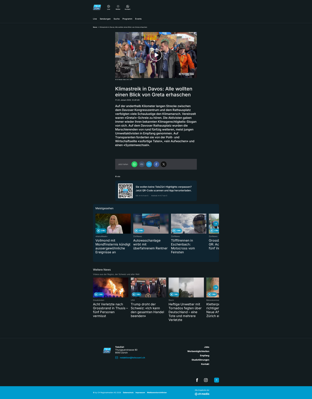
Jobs (206, 347)
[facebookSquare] (197, 380)
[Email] (149, 164)
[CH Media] (202, 393)
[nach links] (96, 223)
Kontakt (205, 364)
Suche (117, 19)
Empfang (204, 355)
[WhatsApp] (134, 164)
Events (138, 19)
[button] (142, 164)
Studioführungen (200, 360)
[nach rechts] (215, 223)
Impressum (140, 392)
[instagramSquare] (205, 380)
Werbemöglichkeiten (198, 351)
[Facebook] (156, 164)
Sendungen (105, 19)
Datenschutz (128, 392)
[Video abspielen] (156, 55)
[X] (164, 164)
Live (95, 19)
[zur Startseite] (97, 7)
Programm (127, 19)
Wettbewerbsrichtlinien (157, 392)
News (95, 27)
